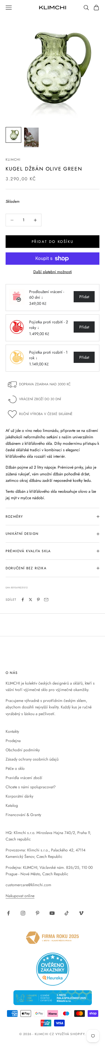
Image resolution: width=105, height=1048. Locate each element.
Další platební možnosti (52, 272)
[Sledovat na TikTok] (66, 913)
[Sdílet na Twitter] (30, 599)
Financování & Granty (23, 814)
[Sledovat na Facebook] (8, 913)
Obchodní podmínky (23, 750)
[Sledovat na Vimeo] (81, 913)
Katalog (12, 805)
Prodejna (13, 740)
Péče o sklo (15, 768)
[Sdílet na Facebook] (22, 599)
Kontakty (12, 731)
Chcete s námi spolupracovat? (31, 787)
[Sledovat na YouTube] (52, 913)
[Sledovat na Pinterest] (37, 913)
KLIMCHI (13, 159)
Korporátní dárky (19, 796)
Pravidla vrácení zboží (24, 777)
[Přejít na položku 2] (31, 137)
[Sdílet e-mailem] (46, 599)
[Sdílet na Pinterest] (38, 599)
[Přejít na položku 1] (13, 135)
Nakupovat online (20, 896)
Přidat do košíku (53, 241)
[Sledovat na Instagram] (23, 913)
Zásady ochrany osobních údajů (32, 759)
